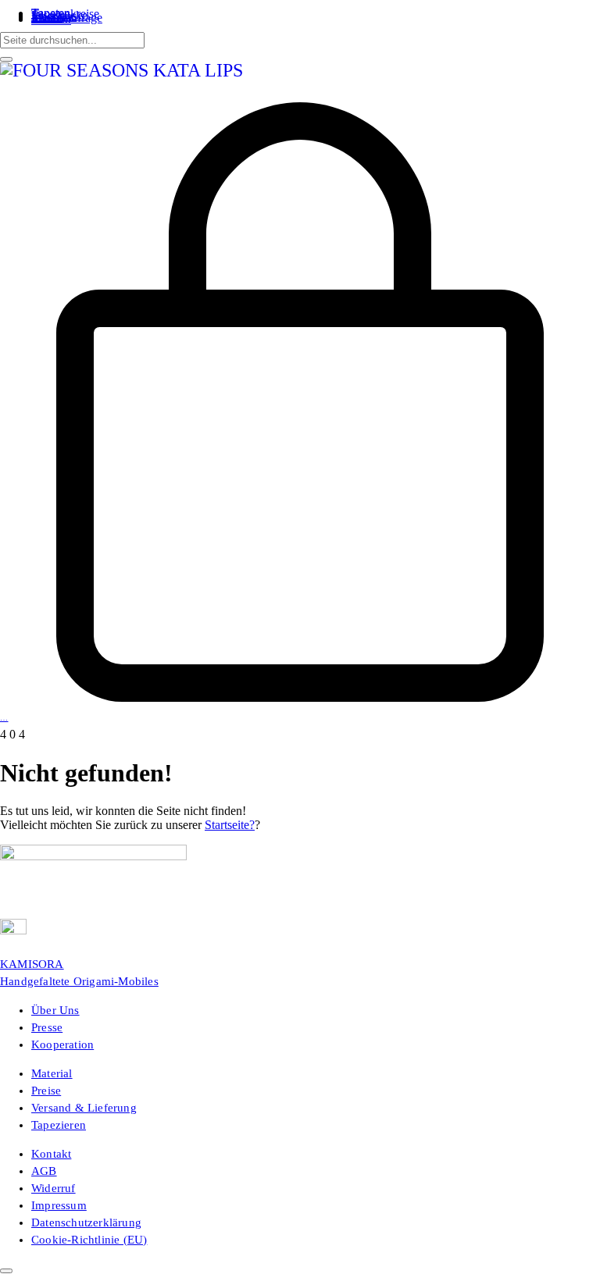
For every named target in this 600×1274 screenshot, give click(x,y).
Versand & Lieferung (84, 1107)
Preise (46, 1090)
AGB (44, 1171)
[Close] (6, 59)
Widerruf (53, 1188)
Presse (46, 1027)
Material (52, 1073)
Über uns (55, 1010)
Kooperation (62, 1044)
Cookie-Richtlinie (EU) (89, 1239)
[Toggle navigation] (4, 95)
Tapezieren (58, 1125)
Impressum (59, 1205)
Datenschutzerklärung (86, 1222)
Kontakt (51, 1154)
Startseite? (230, 824)
